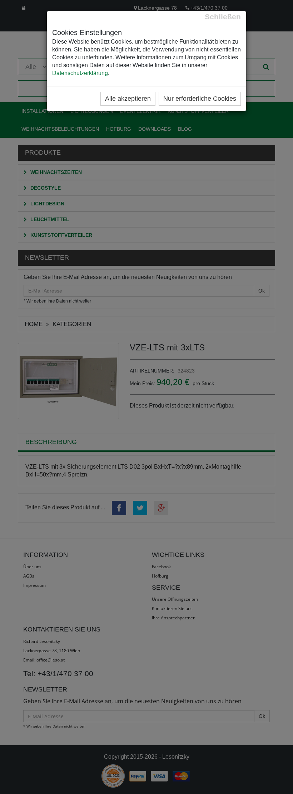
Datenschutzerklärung (80, 73)
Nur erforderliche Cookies (199, 98)
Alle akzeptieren (128, 98)
